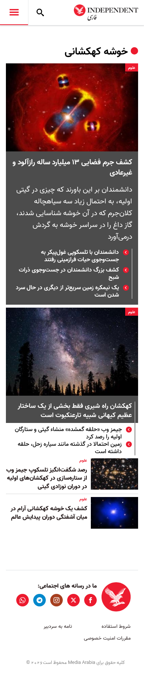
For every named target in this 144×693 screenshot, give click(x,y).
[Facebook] (90, 600)
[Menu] (14, 12)
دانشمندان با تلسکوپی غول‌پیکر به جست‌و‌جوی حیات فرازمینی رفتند (80, 256)
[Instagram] (56, 600)
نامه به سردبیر (58, 626)
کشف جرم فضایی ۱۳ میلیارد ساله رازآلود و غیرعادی (72, 167)
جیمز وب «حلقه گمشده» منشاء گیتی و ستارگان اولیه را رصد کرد (68, 433)
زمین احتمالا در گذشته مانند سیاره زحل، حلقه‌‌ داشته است (70, 448)
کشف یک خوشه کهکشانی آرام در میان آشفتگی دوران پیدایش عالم (49, 513)
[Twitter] (73, 600)
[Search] (40, 12)
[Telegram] (39, 600)
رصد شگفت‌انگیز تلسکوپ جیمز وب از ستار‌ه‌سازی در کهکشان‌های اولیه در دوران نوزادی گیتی (46, 478)
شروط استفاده (116, 626)
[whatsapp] (22, 600)
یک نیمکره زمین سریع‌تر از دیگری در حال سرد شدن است (67, 291)
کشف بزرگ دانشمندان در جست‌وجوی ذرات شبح (69, 273)
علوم (131, 68)
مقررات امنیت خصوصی (107, 638)
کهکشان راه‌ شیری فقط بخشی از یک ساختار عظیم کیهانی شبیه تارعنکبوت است (75, 411)
